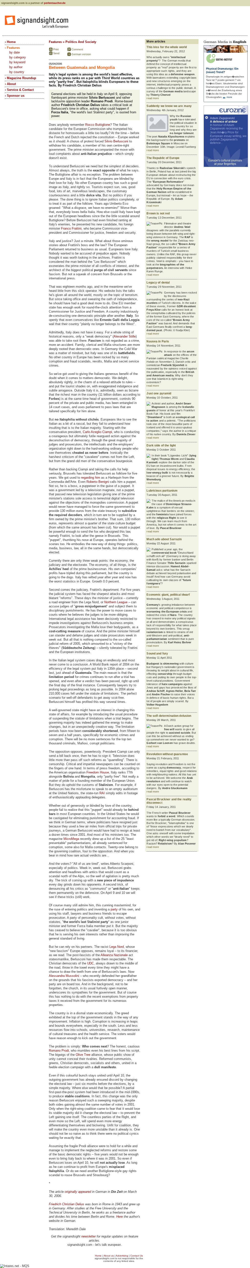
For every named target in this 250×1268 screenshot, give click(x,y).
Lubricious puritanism (161, 490)
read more (152, 98)
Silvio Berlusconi (116, 141)
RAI (102, 793)
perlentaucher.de (54, 2)
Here (119, 1216)
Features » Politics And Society (72, 42)
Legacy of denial (158, 282)
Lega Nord (116, 947)
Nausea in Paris (157, 341)
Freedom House (97, 772)
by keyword (17, 62)
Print (56, 49)
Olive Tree (83, 1055)
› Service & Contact (19, 90)
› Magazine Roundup (20, 78)
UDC (90, 963)
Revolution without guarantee (167, 754)
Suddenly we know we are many (169, 106)
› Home (10, 42)
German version (81, 54)
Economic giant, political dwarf (168, 594)
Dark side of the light (161, 445)
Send (56, 53)
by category (17, 57)
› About (10, 84)
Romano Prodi (59, 1050)
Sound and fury (157, 653)
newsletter (88, 1236)
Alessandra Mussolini (64, 976)
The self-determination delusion (168, 716)
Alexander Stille (125, 336)
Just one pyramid (158, 393)
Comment (77, 49)
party (114, 909)
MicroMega (71, 839)
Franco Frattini (71, 228)
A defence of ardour (224, 121)
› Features (12, 48)
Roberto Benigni (97, 482)
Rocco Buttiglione (97, 125)
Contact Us (136, 1255)
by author (15, 67)
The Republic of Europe (162, 158)
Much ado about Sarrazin (164, 539)
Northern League (115, 602)
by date (14, 52)
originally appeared (78, 1192)
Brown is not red (158, 213)
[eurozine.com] (226, 113)
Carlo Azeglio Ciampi (97, 432)
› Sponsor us (14, 95)
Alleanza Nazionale (114, 955)
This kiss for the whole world (166, 47)
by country (16, 72)
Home (98, 1255)
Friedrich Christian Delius (66, 1204)
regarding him (90, 477)
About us (109, 1255)
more (229, 97)
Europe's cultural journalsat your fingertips (225, 162)
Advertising (122, 1255)
